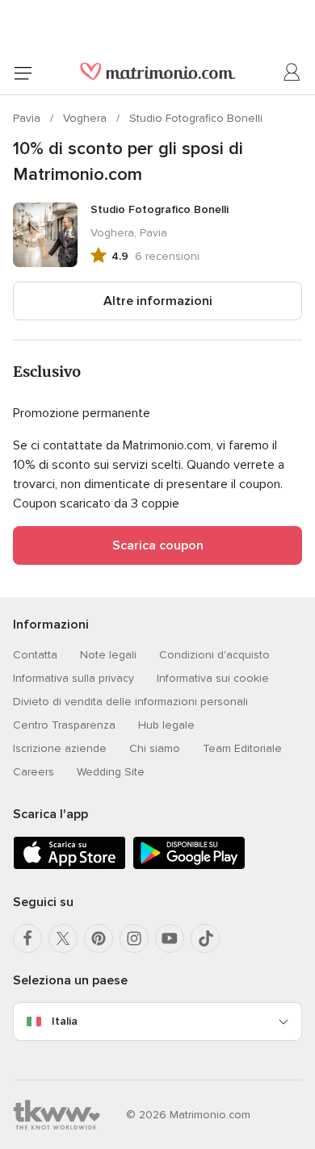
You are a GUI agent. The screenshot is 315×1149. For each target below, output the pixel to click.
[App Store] (69, 866)
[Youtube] (169, 938)
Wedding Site (111, 772)
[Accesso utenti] (292, 72)
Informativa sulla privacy (73, 678)
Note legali (108, 655)
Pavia (28, 118)
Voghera (86, 118)
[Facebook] (27, 938)
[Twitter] (63, 938)
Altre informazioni (157, 301)
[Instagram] (134, 938)
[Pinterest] (98, 938)
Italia (65, 1021)
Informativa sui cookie (213, 678)
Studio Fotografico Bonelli (195, 118)
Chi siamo (154, 748)
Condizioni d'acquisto (214, 655)
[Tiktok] (205, 938)
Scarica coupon (158, 545)
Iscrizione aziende (60, 748)
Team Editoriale (242, 748)
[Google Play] (189, 866)
